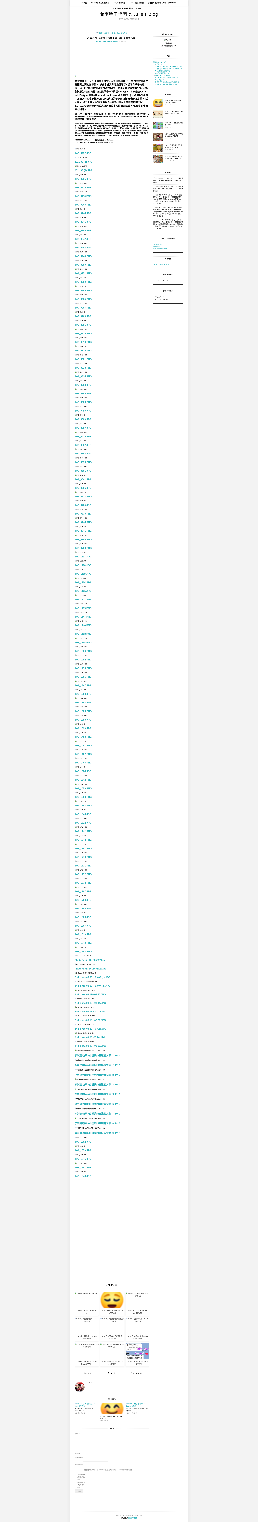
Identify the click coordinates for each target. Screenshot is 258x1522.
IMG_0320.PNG (83, 350)
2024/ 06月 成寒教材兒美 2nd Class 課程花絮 (173, 101)
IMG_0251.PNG (83, 273)
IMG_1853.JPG (83, 1150)
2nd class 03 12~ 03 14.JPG (90, 1003)
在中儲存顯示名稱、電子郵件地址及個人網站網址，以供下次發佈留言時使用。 (108, 1470)
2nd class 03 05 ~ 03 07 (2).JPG (92, 985)
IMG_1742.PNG (83, 831)
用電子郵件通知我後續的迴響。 (81, 1477)
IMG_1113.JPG (83, 556)
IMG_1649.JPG (83, 814)
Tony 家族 (83, 3)
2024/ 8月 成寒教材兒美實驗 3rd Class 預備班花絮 (173, 157)
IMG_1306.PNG (83, 676)
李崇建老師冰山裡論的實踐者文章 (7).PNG (97, 1113)
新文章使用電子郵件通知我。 (81, 1485)
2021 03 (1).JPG (83, 161)
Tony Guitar (156, 246)
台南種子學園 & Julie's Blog (129, 14)
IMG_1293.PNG (83, 668)
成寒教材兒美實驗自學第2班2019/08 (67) (168, 69)
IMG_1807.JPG (83, 925)
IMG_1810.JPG (83, 934)
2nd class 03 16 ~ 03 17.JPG (91, 1011)
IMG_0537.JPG (83, 445)
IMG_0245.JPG (83, 221)
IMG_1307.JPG (83, 685)
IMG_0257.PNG (83, 307)
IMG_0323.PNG (83, 367)
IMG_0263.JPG (83, 316)
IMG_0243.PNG (83, 204)
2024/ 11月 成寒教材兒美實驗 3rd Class (174, 124)
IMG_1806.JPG (83, 917)
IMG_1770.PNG (83, 857)
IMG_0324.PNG (83, 376)
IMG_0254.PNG (83, 290)
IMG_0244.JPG (83, 213)
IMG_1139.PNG (83, 608)
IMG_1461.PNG (83, 745)
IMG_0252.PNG (83, 282)
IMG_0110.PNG (83, 196)
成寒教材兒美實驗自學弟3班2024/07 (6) (168, 84)
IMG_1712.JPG (83, 822)
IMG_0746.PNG (83, 539)
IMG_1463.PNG (83, 762)
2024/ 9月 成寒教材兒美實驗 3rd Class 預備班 (173, 146)
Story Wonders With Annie (161, 248)
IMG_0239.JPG (83, 187)
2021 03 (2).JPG (83, 170)
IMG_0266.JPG (83, 324)
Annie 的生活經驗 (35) (162, 71)
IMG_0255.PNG (83, 299)
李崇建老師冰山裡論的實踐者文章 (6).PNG (97, 1104)
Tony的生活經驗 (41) (162, 73)
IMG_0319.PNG (83, 342)
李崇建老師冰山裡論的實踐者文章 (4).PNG (97, 1084)
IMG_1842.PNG (83, 943)
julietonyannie (137, 1373)
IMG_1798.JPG (83, 900)
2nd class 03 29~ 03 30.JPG (90, 1046)
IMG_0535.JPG (83, 436)
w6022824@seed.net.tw (161, 264)
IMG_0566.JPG (83, 488)
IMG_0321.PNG (83, 359)
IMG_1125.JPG (83, 591)
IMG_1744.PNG (83, 840)
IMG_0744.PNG (83, 522)
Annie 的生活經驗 (137, 3)
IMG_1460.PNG (83, 737)
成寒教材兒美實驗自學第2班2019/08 (127, 8)
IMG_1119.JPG (83, 573)
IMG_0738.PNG (83, 513)
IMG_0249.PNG (83, 256)
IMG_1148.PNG (83, 625)
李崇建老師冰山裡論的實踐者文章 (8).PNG (97, 1123)
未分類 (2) (158, 64)
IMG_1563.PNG (83, 805)
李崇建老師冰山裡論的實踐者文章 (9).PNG (97, 1133)
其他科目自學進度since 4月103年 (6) (167, 82)
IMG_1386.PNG (83, 711)
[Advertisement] (112, 59)
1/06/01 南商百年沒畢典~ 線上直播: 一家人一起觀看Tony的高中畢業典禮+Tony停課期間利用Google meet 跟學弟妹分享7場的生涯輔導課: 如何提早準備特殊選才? (168, 199)
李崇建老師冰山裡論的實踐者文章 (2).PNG (97, 1065)
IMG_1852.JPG (83, 1141)
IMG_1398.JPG (83, 719)
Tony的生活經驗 (119, 3)
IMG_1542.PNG (83, 779)
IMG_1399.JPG (83, 728)
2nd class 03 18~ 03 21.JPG (90, 1020)
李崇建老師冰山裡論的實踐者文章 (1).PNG (97, 1055)
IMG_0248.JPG (83, 247)
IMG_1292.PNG (83, 659)
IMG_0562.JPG (83, 479)
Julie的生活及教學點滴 (100, 3)
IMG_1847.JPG (83, 1167)
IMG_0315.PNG (83, 333)
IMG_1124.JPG (83, 582)
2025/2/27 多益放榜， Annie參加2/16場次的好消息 (174, 113)
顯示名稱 (78, 1453)
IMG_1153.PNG (83, 633)
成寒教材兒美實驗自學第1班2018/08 (162, 3)
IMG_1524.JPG (83, 771)
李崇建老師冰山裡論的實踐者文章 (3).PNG (97, 1075)
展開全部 (156, 62)
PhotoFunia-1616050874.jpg (90, 960)
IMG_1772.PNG (83, 874)
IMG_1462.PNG (83, 754)
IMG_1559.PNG (83, 797)
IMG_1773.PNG (83, 882)
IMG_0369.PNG (83, 402)
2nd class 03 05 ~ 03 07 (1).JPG (92, 977)
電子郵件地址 (78, 1459)
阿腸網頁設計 (132, 1518)
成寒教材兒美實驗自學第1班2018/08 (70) (168, 66)
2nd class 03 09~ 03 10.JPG (90, 994)
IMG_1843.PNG (83, 951)
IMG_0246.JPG (83, 230)
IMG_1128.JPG (83, 599)
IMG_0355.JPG (83, 393)
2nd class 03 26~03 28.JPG (90, 1037)
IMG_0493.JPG (83, 410)
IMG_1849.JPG (83, 1176)
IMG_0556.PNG (83, 462)
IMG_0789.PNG (83, 548)
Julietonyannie (157, 244)
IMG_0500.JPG (83, 419)
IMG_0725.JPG (83, 505)
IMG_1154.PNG (83, 642)
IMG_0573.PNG (83, 496)
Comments (87, 1373)
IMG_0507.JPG (83, 427)
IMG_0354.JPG (83, 385)
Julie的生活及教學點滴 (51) (164, 75)
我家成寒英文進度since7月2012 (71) (167, 77)
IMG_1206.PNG (83, 651)
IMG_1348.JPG (83, 702)
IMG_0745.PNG (83, 530)
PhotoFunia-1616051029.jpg (90, 968)
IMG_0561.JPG (83, 470)
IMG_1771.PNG (83, 865)
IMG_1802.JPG (83, 908)
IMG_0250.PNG (83, 264)
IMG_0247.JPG (83, 239)
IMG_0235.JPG (83, 179)
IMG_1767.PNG (83, 848)
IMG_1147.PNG (83, 616)
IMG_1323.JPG (83, 694)
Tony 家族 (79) (160, 80)
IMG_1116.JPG (83, 565)
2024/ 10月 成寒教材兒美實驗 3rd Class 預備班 (174, 135)
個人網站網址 (78, 1464)
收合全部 (163, 62)
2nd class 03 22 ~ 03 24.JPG (91, 1028)
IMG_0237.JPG (83, 153)
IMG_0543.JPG (83, 453)
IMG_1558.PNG (83, 788)
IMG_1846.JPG (83, 1159)
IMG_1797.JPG (83, 891)
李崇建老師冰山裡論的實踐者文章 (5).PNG (97, 1094)
